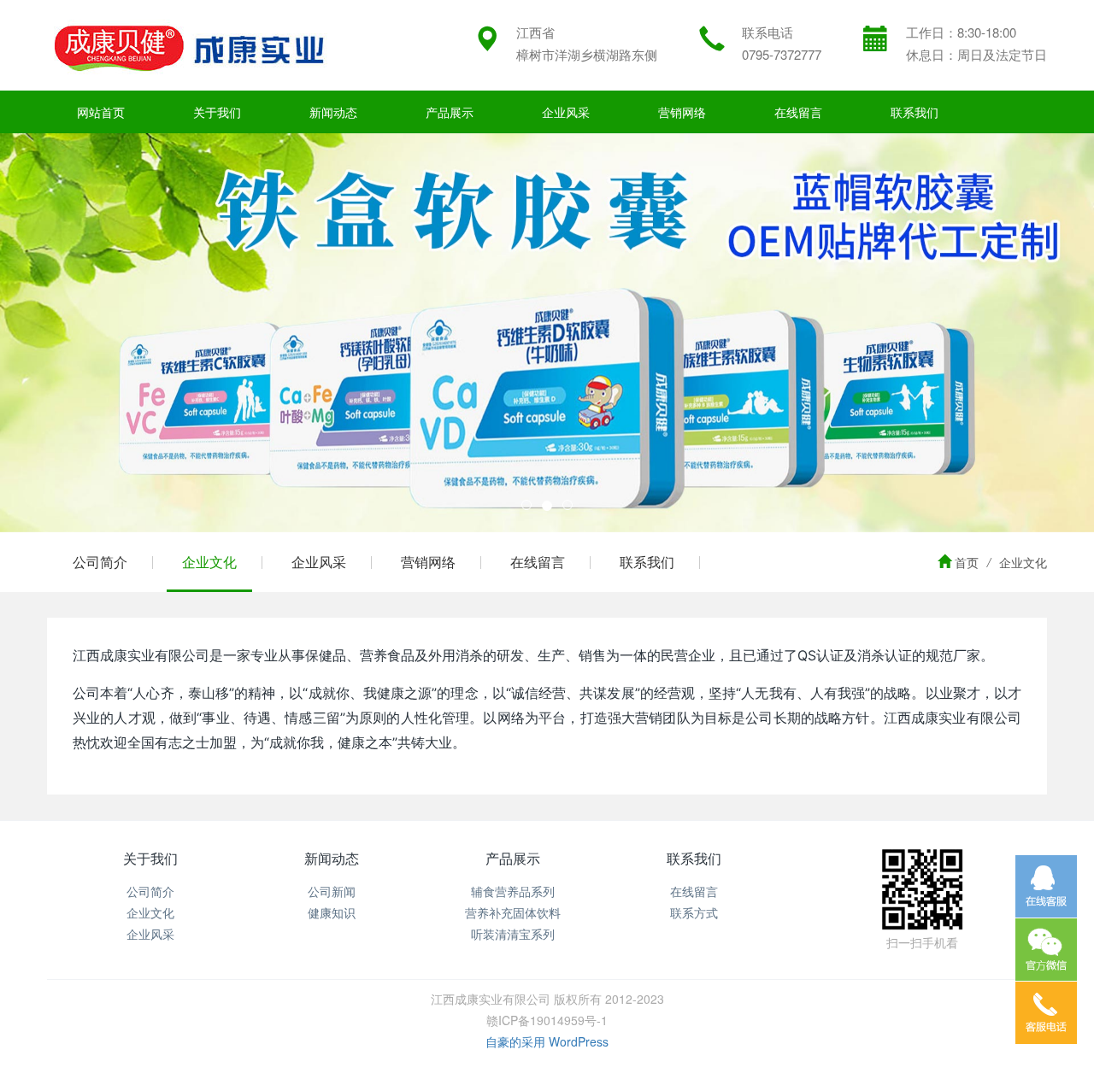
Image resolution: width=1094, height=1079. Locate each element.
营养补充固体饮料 (513, 912)
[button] (82, 332)
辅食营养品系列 (513, 891)
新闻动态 (333, 111)
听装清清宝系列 (513, 933)
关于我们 (217, 111)
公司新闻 (332, 891)
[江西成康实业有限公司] (189, 45)
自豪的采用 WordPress (547, 1041)
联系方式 (694, 912)
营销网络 (682, 111)
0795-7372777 (781, 54)
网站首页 (101, 111)
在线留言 (798, 111)
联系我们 (914, 111)
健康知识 (332, 912)
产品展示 (449, 111)
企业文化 (209, 562)
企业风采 (566, 111)
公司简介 (100, 562)
